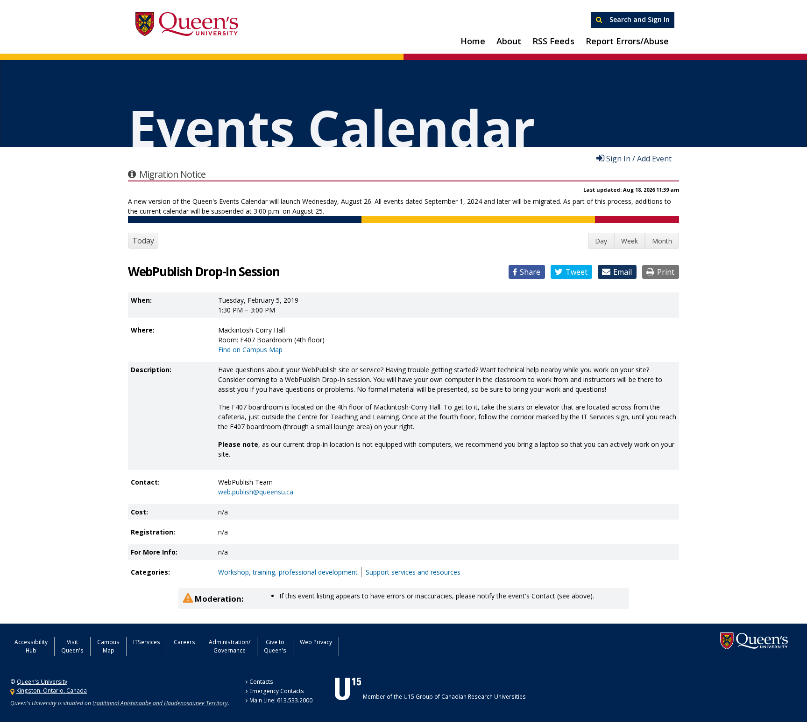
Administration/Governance (229, 646)
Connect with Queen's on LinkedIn (452, 645)
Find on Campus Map (250, 349)
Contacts (261, 682)
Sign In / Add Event (639, 158)
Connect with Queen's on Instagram (404, 645)
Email (622, 272)
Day (601, 240)
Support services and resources (413, 572)
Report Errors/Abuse (627, 41)
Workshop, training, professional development (288, 572)
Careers (184, 642)
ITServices (146, 642)
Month (662, 240)
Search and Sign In (639, 19)
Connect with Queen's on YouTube (428, 645)
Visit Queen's (72, 646)
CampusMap (108, 646)
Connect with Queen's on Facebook (382, 645)
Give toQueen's (275, 646)
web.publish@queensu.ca (255, 491)
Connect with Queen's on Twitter (359, 645)
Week (629, 240)
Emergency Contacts (276, 691)
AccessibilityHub (31, 646)
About (508, 41)
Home (472, 41)
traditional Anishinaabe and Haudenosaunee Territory (160, 703)
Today (143, 241)
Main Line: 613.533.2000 (280, 700)
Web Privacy (316, 642)
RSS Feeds (553, 41)
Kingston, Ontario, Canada (51, 690)
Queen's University (186, 24)
